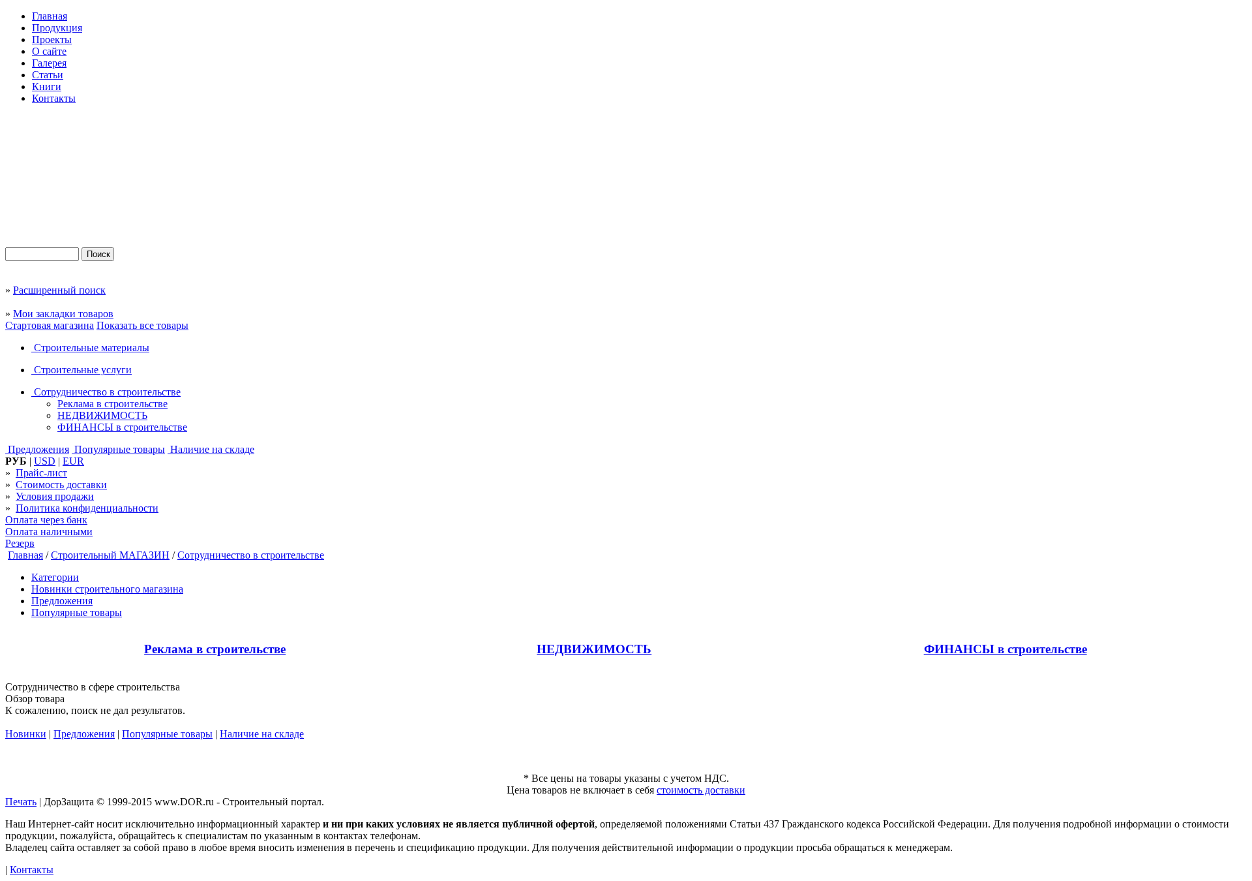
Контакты (54, 98)
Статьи (47, 74)
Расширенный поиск (59, 290)
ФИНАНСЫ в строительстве (122, 427)
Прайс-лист (41, 472)
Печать (21, 801)
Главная (49, 16)
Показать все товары (142, 325)
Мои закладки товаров (63, 313)
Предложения (37, 449)
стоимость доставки (701, 790)
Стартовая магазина (49, 325)
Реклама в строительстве (112, 403)
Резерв (20, 543)
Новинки (25, 733)
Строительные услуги (81, 369)
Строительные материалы (90, 347)
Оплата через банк (46, 519)
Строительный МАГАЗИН (110, 555)
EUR (73, 461)
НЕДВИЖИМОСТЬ (102, 415)
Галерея (49, 63)
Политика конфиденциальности (87, 508)
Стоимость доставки (61, 484)
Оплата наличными (49, 531)
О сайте (49, 51)
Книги (46, 86)
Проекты (52, 39)
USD (44, 461)
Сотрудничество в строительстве (106, 391)
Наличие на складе (211, 449)
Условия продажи (55, 496)
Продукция (57, 27)
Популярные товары (118, 449)
